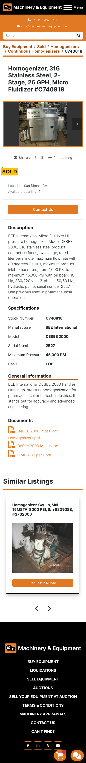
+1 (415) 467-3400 (45, 20)
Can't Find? (43, 731)
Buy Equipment (43, 661)
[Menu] (67, 7)
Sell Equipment (43, 679)
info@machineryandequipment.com (45, 26)
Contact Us (43, 209)
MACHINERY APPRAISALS (43, 714)
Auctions (43, 688)
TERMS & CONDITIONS (43, 705)
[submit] (79, 36)
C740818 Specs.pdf (34, 455)
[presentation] (37, 608)
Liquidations (43, 670)
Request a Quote (42, 583)
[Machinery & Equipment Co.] (43, 648)
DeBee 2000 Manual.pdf (38, 446)
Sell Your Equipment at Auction (43, 696)
